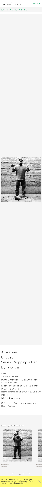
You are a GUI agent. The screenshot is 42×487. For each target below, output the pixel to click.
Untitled (4, 10)
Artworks (13, 10)
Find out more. (19, 484)
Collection (23, 10)
